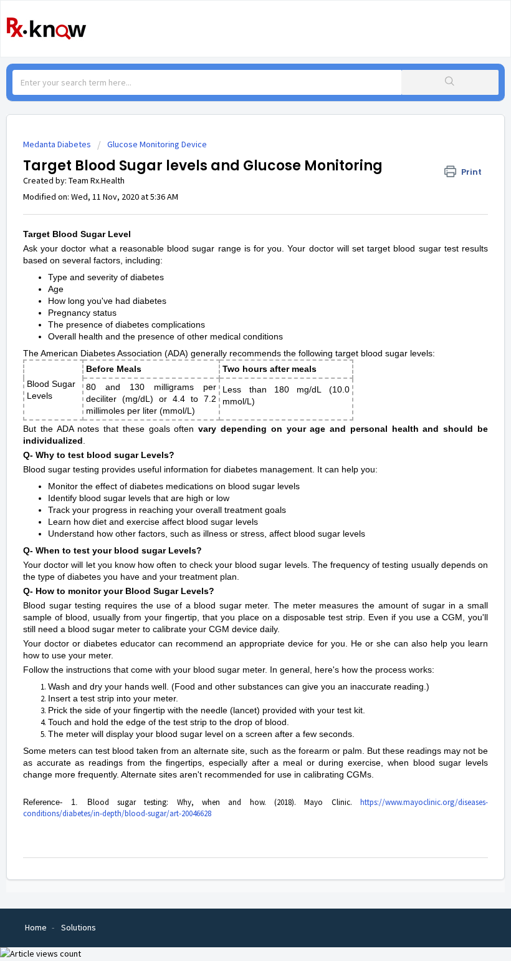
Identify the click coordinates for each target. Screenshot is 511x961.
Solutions (78, 927)
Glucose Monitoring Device (157, 144)
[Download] (232, 478)
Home (36, 927)
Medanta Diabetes (57, 144)
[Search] (450, 82)
